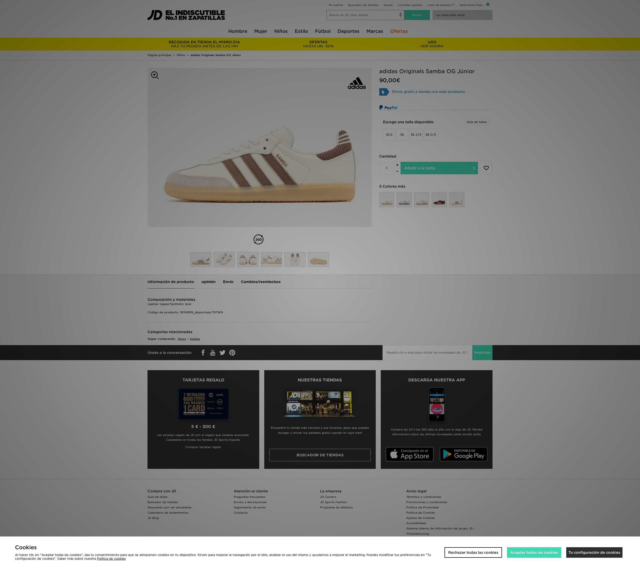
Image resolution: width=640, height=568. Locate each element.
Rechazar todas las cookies (473, 552)
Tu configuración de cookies (594, 552)
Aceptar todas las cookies (534, 552)
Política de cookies (111, 558)
